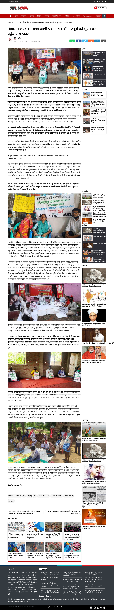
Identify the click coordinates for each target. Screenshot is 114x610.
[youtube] (102, 1)
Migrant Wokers (56, 496)
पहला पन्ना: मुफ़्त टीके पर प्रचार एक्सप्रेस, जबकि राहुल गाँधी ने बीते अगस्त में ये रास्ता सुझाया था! (71, 586)
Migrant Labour (43, 496)
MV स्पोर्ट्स (76, 16)
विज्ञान (39, 16)
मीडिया (47, 16)
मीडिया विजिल (17, 38)
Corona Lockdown (14, 496)
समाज (32, 16)
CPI (24, 496)
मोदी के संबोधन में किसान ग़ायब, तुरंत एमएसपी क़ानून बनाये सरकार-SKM (50, 573)
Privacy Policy (49, 607)
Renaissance (88, 16)
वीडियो (67, 16)
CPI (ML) (29, 496)
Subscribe (101, 8)
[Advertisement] (94, 162)
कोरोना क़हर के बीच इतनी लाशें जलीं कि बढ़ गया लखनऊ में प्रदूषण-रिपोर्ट (72, 593)
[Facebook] (94, 1)
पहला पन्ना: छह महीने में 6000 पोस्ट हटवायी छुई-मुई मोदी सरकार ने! (94, 591)
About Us (57, 607)
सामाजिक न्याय (56, 16)
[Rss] (105, 1)
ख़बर (16, 16)
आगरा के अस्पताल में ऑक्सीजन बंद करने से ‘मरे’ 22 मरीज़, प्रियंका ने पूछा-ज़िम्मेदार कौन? (50, 585)
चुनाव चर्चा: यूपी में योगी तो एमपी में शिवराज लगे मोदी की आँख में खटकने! (50, 591)
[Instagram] (99, 1)
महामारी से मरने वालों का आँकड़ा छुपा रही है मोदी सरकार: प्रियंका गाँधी (94, 586)
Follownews (64, 607)
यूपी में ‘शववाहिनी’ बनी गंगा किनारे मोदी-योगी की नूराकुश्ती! (93, 573)
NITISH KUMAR (68, 496)
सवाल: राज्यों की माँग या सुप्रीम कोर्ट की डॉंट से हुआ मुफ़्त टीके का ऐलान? (72, 580)
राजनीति (23, 16)
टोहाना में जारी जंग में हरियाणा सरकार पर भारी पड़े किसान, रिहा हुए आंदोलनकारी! (72, 574)
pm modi (11, 501)
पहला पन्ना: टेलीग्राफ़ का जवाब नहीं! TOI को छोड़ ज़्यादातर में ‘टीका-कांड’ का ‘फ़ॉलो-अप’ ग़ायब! (94, 579)
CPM (34, 496)
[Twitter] (97, 1)
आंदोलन (98, 16)
